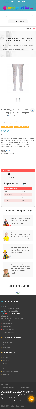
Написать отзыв (19, 116)
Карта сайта (6, 347)
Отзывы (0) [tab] (6, 174)
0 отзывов (11, 116)
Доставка (5, 357)
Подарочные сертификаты (10, 371)
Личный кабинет (7, 321)
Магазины (6, 360)
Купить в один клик (22, 127)
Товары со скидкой (8, 332)
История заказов (7, 323)
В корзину (8, 127)
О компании (6, 366)
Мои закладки (7, 326)
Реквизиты (6, 374)
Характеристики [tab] (8, 170)
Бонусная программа (9, 368)
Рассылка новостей (8, 329)
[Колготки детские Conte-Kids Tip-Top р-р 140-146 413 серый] (18, 78)
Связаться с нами (7, 342)
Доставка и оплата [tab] (8, 177)
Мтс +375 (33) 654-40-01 (18, 1)
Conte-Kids (8, 150)
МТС (5, 306)
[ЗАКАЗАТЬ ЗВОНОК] (31, 399)
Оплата (5, 363)
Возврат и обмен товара (9, 345)
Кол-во (3, 122)
